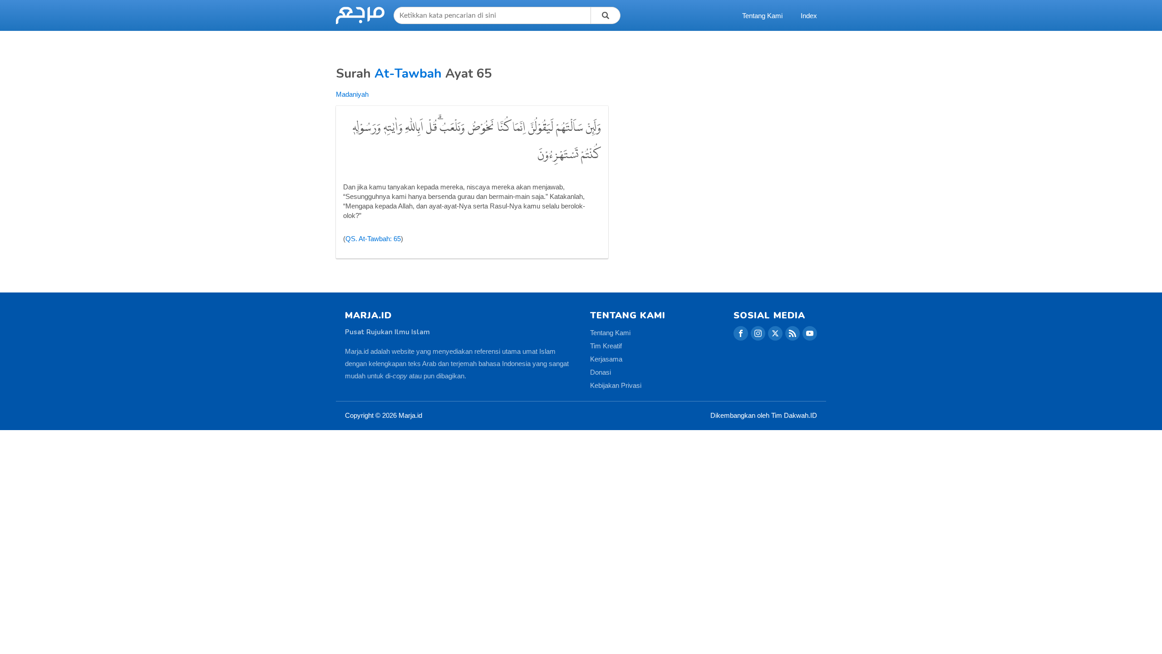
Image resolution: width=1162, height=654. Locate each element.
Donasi (600, 372)
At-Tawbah (408, 73)
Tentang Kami (762, 16)
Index (809, 16)
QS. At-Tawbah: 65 (373, 239)
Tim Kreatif (606, 346)
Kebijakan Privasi (615, 385)
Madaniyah (352, 94)
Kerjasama (606, 359)
